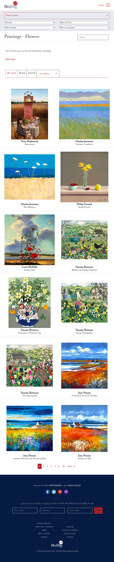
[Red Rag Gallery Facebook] (47, 492)
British (22, 73)
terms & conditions (70, 530)
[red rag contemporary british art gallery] (11, 5)
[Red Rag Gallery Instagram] (66, 492)
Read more (10, 59)
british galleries (44, 523)
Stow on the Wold (48, 485)
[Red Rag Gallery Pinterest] (60, 492)
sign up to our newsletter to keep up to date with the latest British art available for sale (57, 503)
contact (44, 537)
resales (47, 533)
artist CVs (39, 527)
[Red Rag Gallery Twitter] (54, 492)
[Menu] (108, 5)
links (40, 533)
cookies (70, 537)
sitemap (69, 527)
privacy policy (70, 533)
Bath (71, 485)
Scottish (31, 73)
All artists (11, 73)
